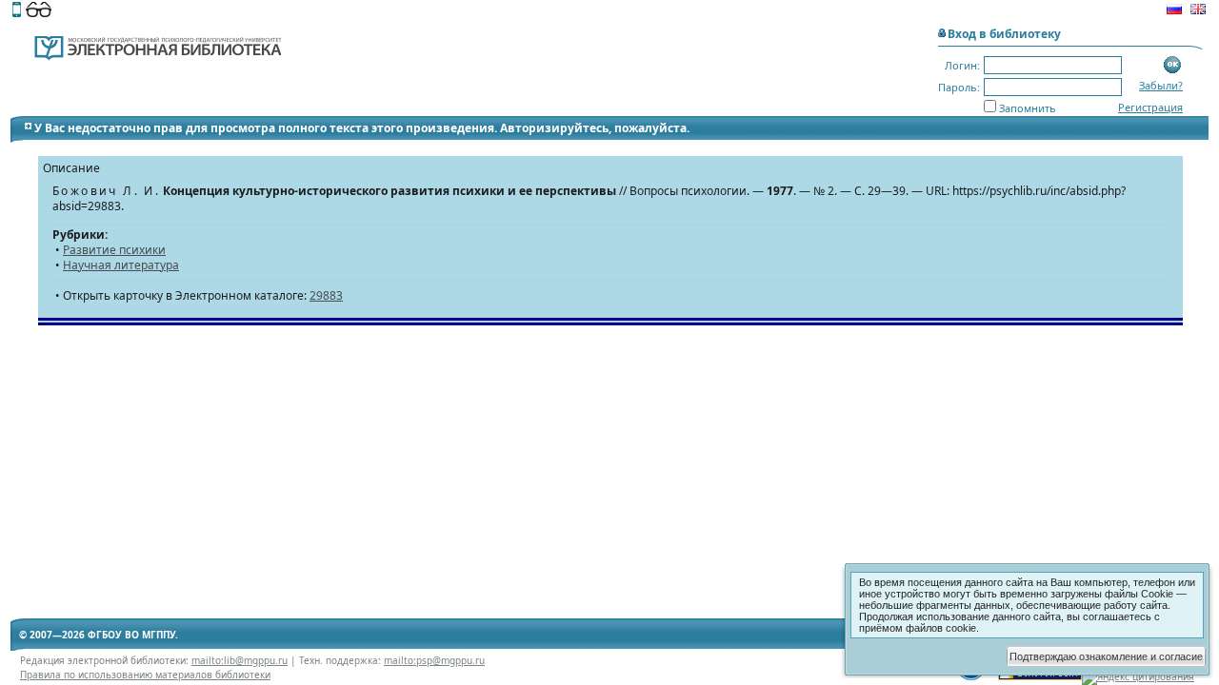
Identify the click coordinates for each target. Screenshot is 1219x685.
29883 (326, 295)
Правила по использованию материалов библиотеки (145, 674)
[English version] (1198, 11)
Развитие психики (114, 250)
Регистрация (1150, 107)
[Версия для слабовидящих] (38, 11)
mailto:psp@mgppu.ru (434, 660)
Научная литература (121, 265)
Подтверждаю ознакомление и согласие (1106, 656)
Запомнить (1027, 108)
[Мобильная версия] (16, 11)
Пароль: (959, 87)
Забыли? (1161, 85)
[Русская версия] (1174, 11)
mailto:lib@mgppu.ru (239, 660)
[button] (1173, 65)
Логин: (962, 65)
